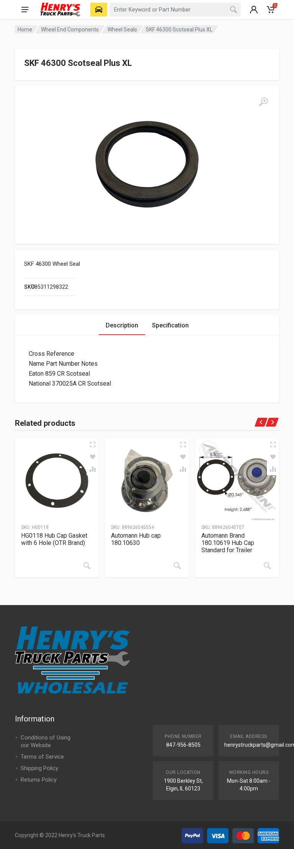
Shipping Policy (39, 768)
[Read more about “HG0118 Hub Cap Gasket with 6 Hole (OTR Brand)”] (87, 566)
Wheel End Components (70, 29)
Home (25, 29)
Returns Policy (39, 779)
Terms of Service (42, 756)
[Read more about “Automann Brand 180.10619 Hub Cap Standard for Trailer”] (267, 566)
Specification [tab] (170, 325)
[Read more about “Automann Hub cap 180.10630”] (177, 566)
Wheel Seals (122, 29)
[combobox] (175, 9)
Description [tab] (122, 325)
